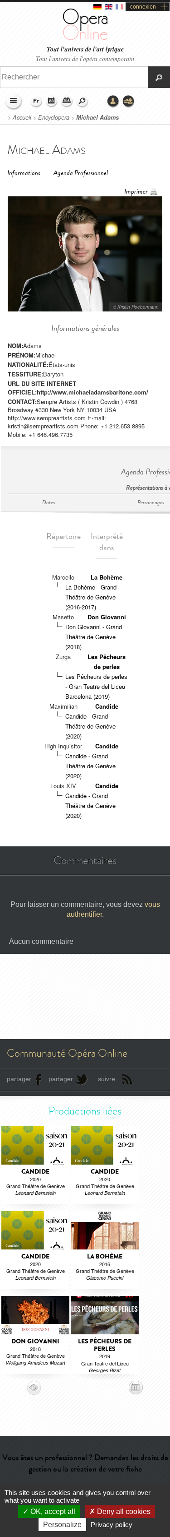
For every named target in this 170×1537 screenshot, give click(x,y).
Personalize (62, 1524)
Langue (36, 101)
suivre (106, 1078)
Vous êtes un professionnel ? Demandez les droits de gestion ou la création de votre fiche (85, 1463)
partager (19, 1078)
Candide (106, 706)
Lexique (67, 101)
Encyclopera (53, 117)
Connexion (113, 101)
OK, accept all (52, 1511)
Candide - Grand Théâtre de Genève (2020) (90, 726)
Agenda (51, 101)
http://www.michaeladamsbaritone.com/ (92, 392)
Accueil (22, 117)
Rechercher (82, 101)
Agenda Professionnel (80, 173)
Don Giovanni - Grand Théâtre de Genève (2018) (93, 636)
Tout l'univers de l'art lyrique (85, 49)
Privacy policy (111, 1524)
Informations (23, 173)
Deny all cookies (123, 1511)
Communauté (128, 101)
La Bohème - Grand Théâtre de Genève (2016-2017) (91, 597)
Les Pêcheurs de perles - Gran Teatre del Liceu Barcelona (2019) (96, 686)
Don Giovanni (106, 617)
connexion (143, 7)
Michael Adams (97, 117)
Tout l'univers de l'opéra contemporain (85, 58)
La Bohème (106, 577)
